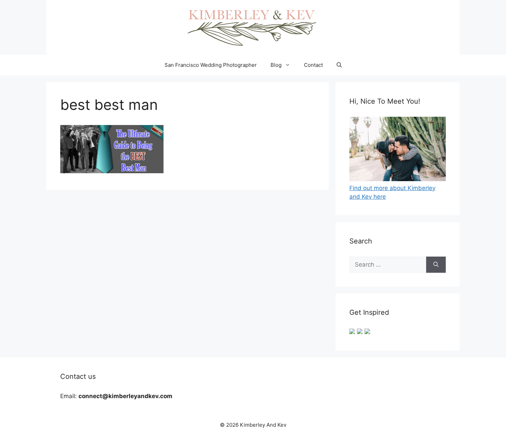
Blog (276, 65)
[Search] (436, 265)
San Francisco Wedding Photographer (211, 65)
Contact (313, 65)
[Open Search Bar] (339, 65)
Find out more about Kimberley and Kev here (392, 192)
